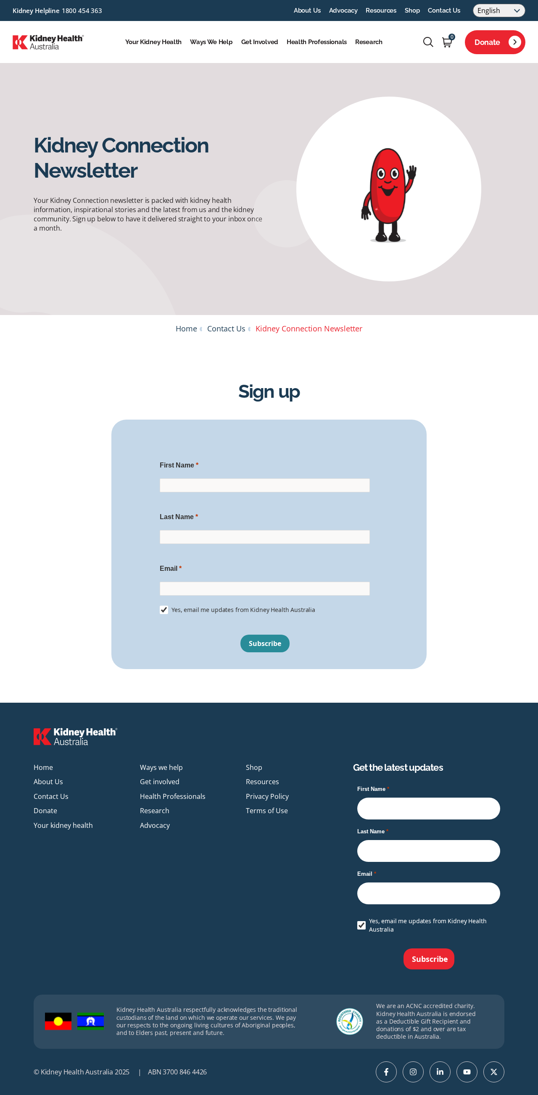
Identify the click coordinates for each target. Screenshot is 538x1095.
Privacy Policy (267, 796)
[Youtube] (466, 1071)
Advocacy (343, 10)
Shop (412, 10)
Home (186, 328)
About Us (307, 10)
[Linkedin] (440, 1071)
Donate (487, 42)
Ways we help (211, 42)
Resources (381, 10)
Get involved (259, 42)
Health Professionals (317, 42)
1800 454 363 (82, 10)
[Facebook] (386, 1071)
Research (368, 42)
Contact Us (444, 10)
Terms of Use (267, 810)
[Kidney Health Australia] (48, 41)
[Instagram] (413, 1071)
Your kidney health (153, 42)
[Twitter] (493, 1071)
